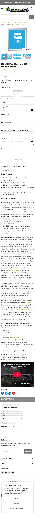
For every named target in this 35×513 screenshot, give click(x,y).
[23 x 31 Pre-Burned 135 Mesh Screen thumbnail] (3, 56)
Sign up (28, 451)
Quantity (3, 149)
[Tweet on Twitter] (6, 393)
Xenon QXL (10, 258)
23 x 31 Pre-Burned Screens (16, 23)
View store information (9, 170)
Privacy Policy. (16, 494)
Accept (16, 498)
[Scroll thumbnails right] (32, 56)
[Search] (31, 17)
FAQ (14, 340)
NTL (4, 70)
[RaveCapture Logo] (7, 399)
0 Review (13, 73)
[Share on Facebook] (2, 393)
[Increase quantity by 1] (17, 153)
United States (16, 481)
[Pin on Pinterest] (13, 393)
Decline (16, 503)
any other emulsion (15, 270)
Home (3, 23)
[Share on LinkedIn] (9, 393)
